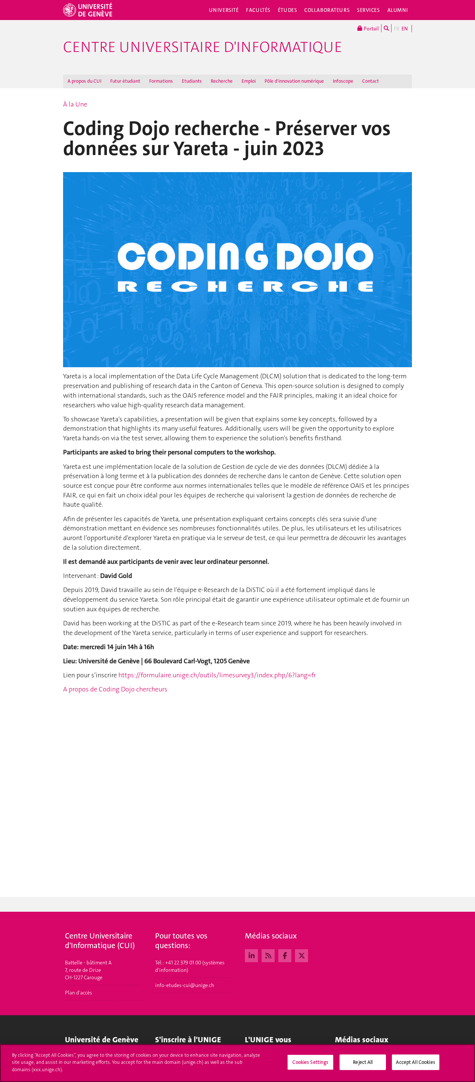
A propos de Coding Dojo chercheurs (115, 689)
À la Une (75, 104)
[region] (237, 1063)
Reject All (363, 1062)
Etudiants (192, 81)
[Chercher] (386, 28)
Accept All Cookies (415, 1062)
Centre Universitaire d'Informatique (202, 47)
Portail (371, 28)
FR (396, 28)
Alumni (397, 10)
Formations (161, 81)
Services (368, 10)
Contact (370, 81)
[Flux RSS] (268, 954)
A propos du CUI (84, 81)
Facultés (258, 10)
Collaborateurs (327, 10)
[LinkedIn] (251, 954)
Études (287, 10)
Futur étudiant (125, 81)
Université (224, 10)
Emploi (249, 81)
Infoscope (343, 81)
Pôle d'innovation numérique (294, 81)
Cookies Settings (310, 1062)
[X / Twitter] (301, 954)
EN (405, 28)
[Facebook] (284, 954)
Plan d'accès (78, 992)
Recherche (222, 81)
